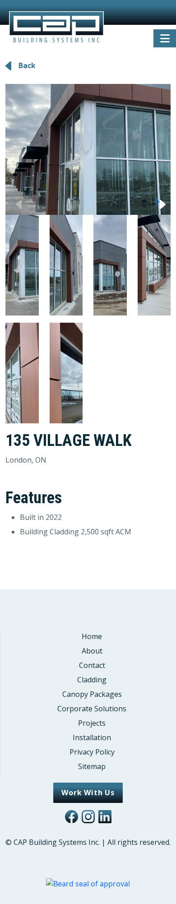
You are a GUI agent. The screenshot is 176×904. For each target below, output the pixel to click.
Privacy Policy (92, 752)
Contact (92, 665)
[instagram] (88, 816)
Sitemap (92, 766)
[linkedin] (104, 816)
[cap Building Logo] (56, 18)
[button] (160, 202)
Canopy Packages (92, 694)
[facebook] (71, 816)
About (92, 651)
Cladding (92, 680)
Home (92, 636)
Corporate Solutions (91, 709)
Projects (92, 723)
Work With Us (88, 792)
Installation (92, 737)
